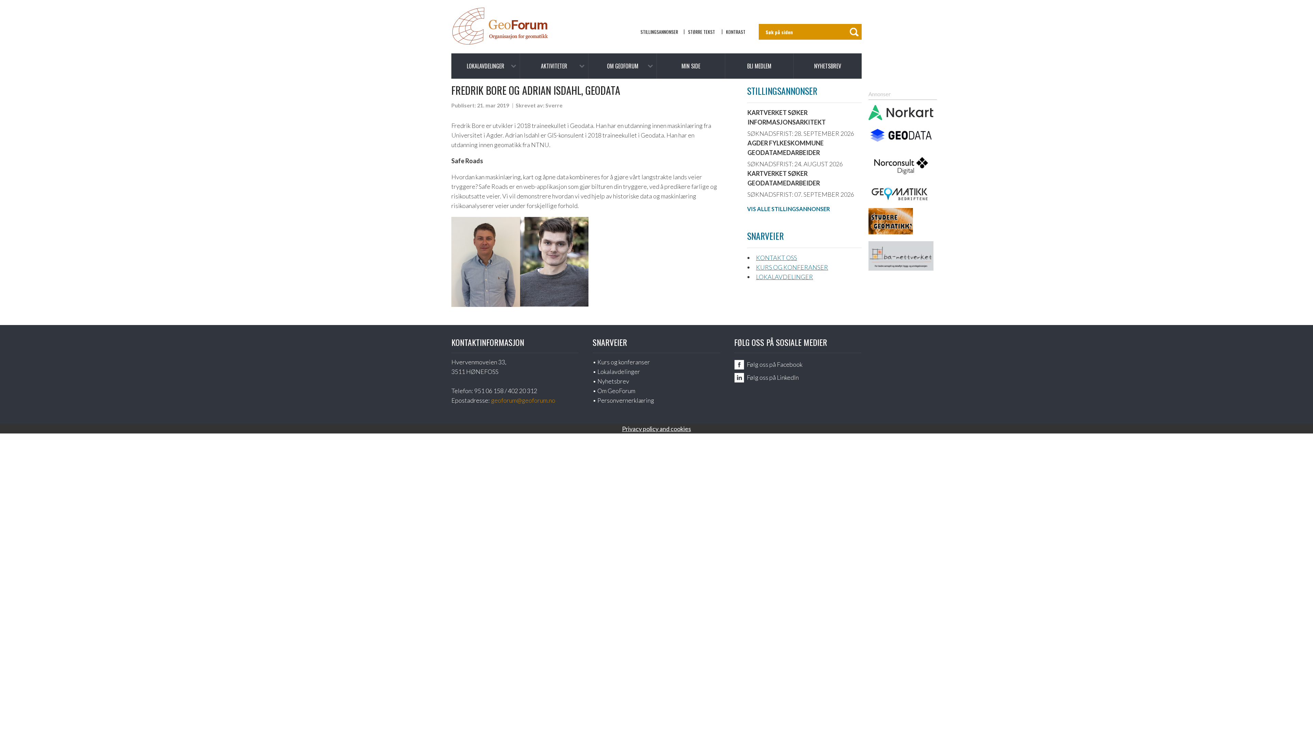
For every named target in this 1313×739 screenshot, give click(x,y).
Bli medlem (759, 66)
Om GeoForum (622, 66)
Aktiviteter (554, 66)
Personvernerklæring (625, 400)
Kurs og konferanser (792, 267)
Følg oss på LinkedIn (773, 377)
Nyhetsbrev (827, 66)
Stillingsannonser (659, 31)
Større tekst (701, 31)
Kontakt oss (776, 257)
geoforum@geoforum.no (523, 400)
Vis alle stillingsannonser (788, 209)
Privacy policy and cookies (656, 428)
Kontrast (735, 31)
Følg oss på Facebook (775, 364)
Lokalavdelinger (485, 66)
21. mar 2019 (493, 105)
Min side (690, 66)
